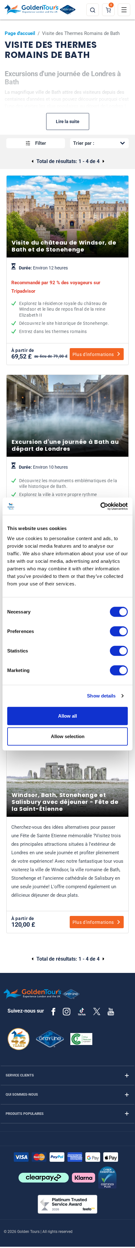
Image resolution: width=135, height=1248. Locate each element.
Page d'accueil (20, 33)
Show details (101, 695)
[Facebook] (53, 1011)
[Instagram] (66, 1011)
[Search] (92, 9)
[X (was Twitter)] (96, 1011)
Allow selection (67, 736)
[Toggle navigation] (124, 9)
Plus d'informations (93, 354)
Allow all (67, 715)
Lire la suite (67, 121)
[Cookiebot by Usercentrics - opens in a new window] (100, 506)
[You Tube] (111, 1011)
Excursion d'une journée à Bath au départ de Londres (67, 488)
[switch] (119, 631)
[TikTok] (82, 1011)
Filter (40, 143)
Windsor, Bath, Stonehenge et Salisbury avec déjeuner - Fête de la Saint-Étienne (67, 864)
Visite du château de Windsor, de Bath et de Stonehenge (67, 300)
